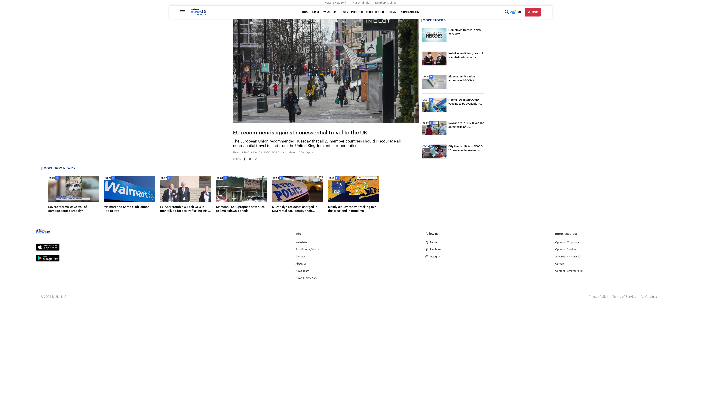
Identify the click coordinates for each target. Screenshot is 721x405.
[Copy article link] (255, 159)
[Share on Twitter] (249, 159)
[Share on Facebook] (244, 159)
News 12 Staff (241, 152)
